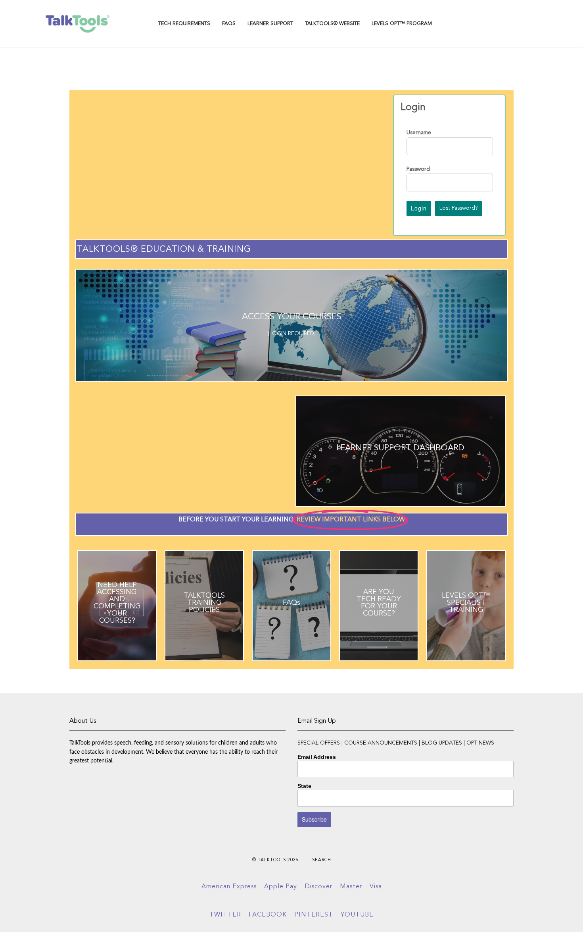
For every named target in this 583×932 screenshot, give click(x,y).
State (304, 786)
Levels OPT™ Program (402, 23)
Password (418, 169)
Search (321, 860)
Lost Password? (458, 208)
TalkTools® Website (332, 23)
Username (419, 132)
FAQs (229, 23)
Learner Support (270, 23)
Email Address (316, 757)
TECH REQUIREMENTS (184, 23)
